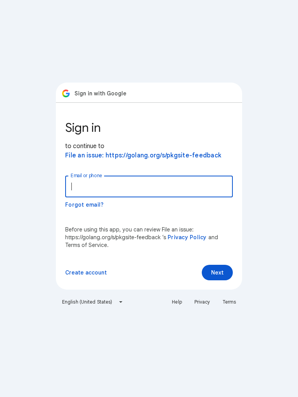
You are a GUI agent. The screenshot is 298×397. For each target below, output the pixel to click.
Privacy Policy (187, 237)
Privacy (202, 302)
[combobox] (92, 302)
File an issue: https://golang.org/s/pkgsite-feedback (143, 155)
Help (177, 302)
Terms (229, 302)
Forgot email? (84, 204)
